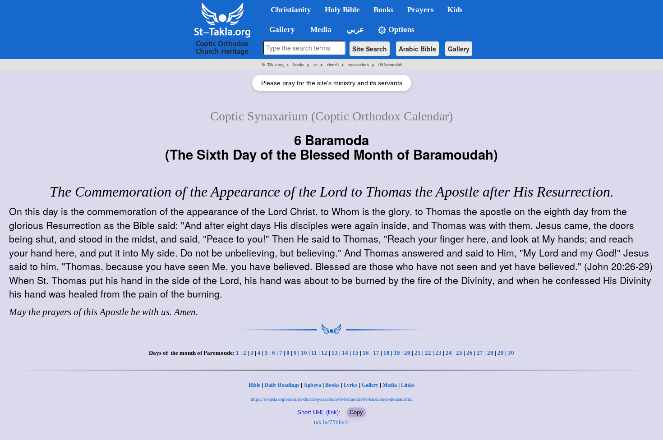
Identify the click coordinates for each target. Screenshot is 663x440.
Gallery (459, 48)
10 (304, 352)
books (298, 64)
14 (345, 352)
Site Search (369, 48)
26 (469, 352)
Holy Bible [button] (342, 9)
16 (366, 352)
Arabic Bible (417, 48)
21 (417, 352)
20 (407, 352)
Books (332, 385)
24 (449, 352)
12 (324, 352)
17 (376, 352)
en (315, 64)
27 (480, 352)
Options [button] (400, 29)
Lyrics (351, 385)
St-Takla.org (273, 64)
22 (428, 352)
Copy (356, 412)
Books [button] (383, 9)
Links (407, 385)
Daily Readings (281, 385)
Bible (254, 385)
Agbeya (312, 385)
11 (314, 352)
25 (459, 352)
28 (490, 352)
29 (500, 352)
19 (397, 352)
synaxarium (358, 64)
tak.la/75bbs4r (331, 422)
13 (335, 352)
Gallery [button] (279, 29)
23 (438, 352)
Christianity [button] (291, 9)
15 (355, 352)
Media (389, 385)
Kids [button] (455, 9)
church (333, 64)
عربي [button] (354, 29)
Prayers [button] (420, 9)
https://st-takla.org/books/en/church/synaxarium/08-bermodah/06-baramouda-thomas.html (332, 399)
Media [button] (320, 29)
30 (511, 352)
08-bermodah (390, 64)
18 (386, 352)
